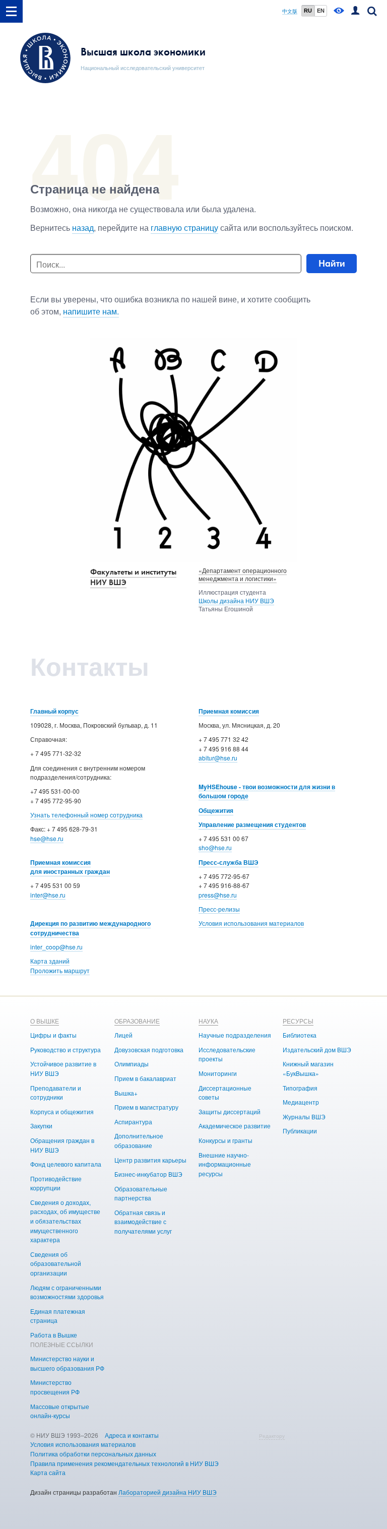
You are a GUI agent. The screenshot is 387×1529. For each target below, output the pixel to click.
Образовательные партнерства (140, 1193)
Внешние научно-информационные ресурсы (225, 1164)
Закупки (41, 1125)
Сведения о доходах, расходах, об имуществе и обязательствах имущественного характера (65, 1221)
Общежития (216, 810)
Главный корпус (54, 711)
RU (308, 11)
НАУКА (208, 1020)
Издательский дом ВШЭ (317, 1049)
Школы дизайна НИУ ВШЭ (236, 600)
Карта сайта (48, 1472)
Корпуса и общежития (62, 1111)
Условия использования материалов (251, 923)
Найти (331, 263)
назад (83, 227)
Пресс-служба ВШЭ (229, 862)
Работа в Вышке (53, 1334)
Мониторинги (218, 1073)
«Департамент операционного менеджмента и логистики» (243, 574)
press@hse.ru (218, 894)
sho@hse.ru (215, 847)
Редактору (272, 1435)
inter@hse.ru (48, 894)
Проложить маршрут (60, 970)
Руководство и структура (65, 1049)
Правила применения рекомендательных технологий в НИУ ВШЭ (124, 1463)
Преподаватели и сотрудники (55, 1093)
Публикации (300, 1130)
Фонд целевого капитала (65, 1164)
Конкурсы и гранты (225, 1140)
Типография (300, 1088)
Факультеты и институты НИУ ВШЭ (133, 577)
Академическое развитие (235, 1125)
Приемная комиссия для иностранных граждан (70, 867)
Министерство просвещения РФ (55, 1387)
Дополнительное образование (138, 1140)
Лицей (123, 1035)
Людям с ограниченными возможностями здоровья (67, 1292)
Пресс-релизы (219, 909)
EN (321, 11)
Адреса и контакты (132, 1435)
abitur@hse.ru (218, 757)
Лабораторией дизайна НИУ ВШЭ (167, 1492)
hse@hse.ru (46, 838)
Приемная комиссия (229, 711)
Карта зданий (50, 961)
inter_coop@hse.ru (56, 946)
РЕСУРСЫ (298, 1020)
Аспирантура (133, 1121)
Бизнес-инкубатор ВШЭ (148, 1174)
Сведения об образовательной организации (55, 1263)
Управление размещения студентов (252, 824)
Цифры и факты (53, 1035)
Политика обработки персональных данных (93, 1453)
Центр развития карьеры (150, 1160)
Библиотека (299, 1035)
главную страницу (184, 227)
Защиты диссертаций (230, 1111)
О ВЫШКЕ (44, 1020)
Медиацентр (301, 1102)
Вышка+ (126, 1093)
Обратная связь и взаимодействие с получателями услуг (143, 1221)
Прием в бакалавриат (145, 1078)
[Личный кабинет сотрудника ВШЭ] (355, 11)
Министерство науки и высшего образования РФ (67, 1363)
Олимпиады (131, 1063)
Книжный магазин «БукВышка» (308, 1068)
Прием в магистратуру (146, 1107)
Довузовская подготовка (148, 1049)
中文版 (289, 11)
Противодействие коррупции (56, 1183)
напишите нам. (91, 311)
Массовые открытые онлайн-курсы (59, 1411)
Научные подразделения (235, 1035)
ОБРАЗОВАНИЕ (137, 1020)
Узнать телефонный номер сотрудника (86, 814)
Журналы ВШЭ (304, 1116)
